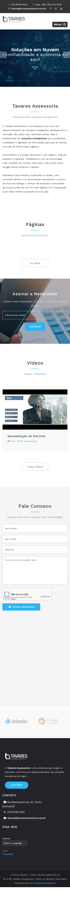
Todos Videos (35, 466)
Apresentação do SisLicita (26, 436)
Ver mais (35, 263)
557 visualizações (28, 441)
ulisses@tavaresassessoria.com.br (28, 8)
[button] (60, 24)
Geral (12, 441)
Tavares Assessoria (45, 883)
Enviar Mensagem (23, 607)
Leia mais (16, 784)
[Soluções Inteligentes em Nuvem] (18, 20)
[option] (35, 58)
